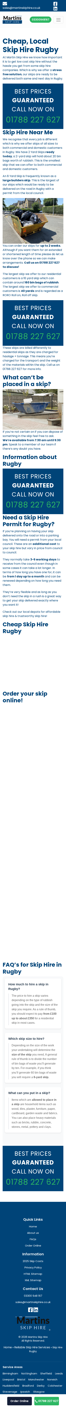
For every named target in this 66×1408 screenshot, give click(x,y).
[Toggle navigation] (58, 19)
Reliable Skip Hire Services (32, 1347)
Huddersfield (11, 1386)
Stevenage (10, 1392)
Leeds (59, 1373)
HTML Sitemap (33, 1274)
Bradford (28, 1386)
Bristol (21, 1379)
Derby (41, 1386)
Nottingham (29, 1373)
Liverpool (8, 1379)
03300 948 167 (33, 1296)
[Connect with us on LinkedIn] (35, 1309)
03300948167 (40, 19)
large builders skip (16, 180)
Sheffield (46, 1373)
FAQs (33, 1239)
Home (8, 1347)
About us (33, 1233)
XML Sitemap (33, 1280)
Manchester (36, 1379)
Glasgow (39, 1392)
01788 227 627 (33, 119)
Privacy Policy (33, 1267)
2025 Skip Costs (33, 1261)
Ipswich (25, 1392)
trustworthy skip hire (32, 616)
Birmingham (10, 1373)
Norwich (52, 1379)
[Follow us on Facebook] (30, 1309)
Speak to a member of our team (31, 444)
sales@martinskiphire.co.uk (33, 1302)
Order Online (19, 1401)
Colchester (55, 1386)
